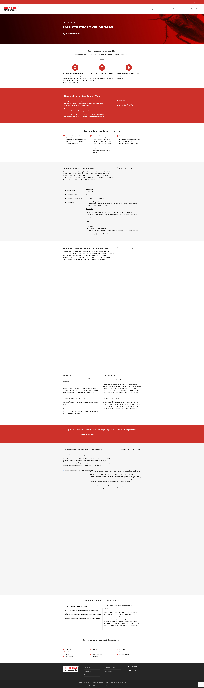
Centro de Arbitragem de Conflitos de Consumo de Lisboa (75, 683)
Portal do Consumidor (84, 682)
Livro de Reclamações (96, 682)
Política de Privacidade (109, 682)
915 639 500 (199, 2)
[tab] (73, 190)
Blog (85, 674)
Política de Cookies (121, 682)
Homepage (87, 667)
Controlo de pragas (109, 667)
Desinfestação (108, 671)
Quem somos (87, 671)
